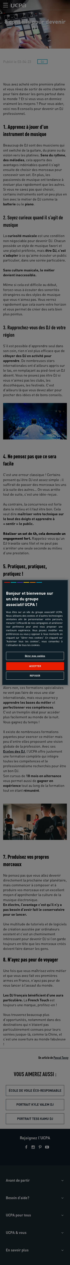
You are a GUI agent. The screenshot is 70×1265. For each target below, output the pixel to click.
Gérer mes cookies (35, 655)
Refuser (35, 675)
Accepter (35, 666)
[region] (35, 633)
